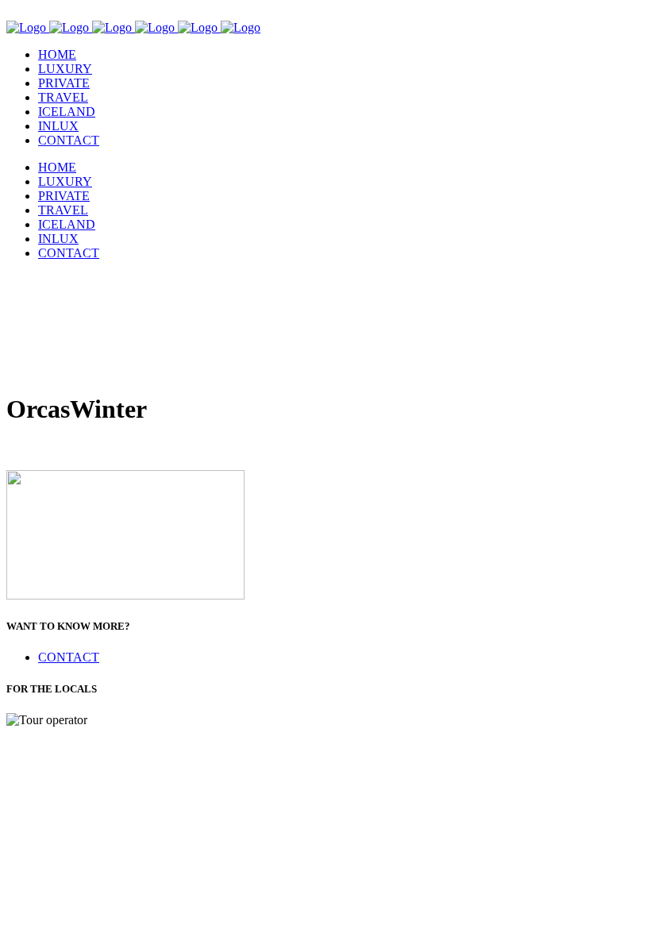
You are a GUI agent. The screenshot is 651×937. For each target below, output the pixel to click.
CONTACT (68, 657)
